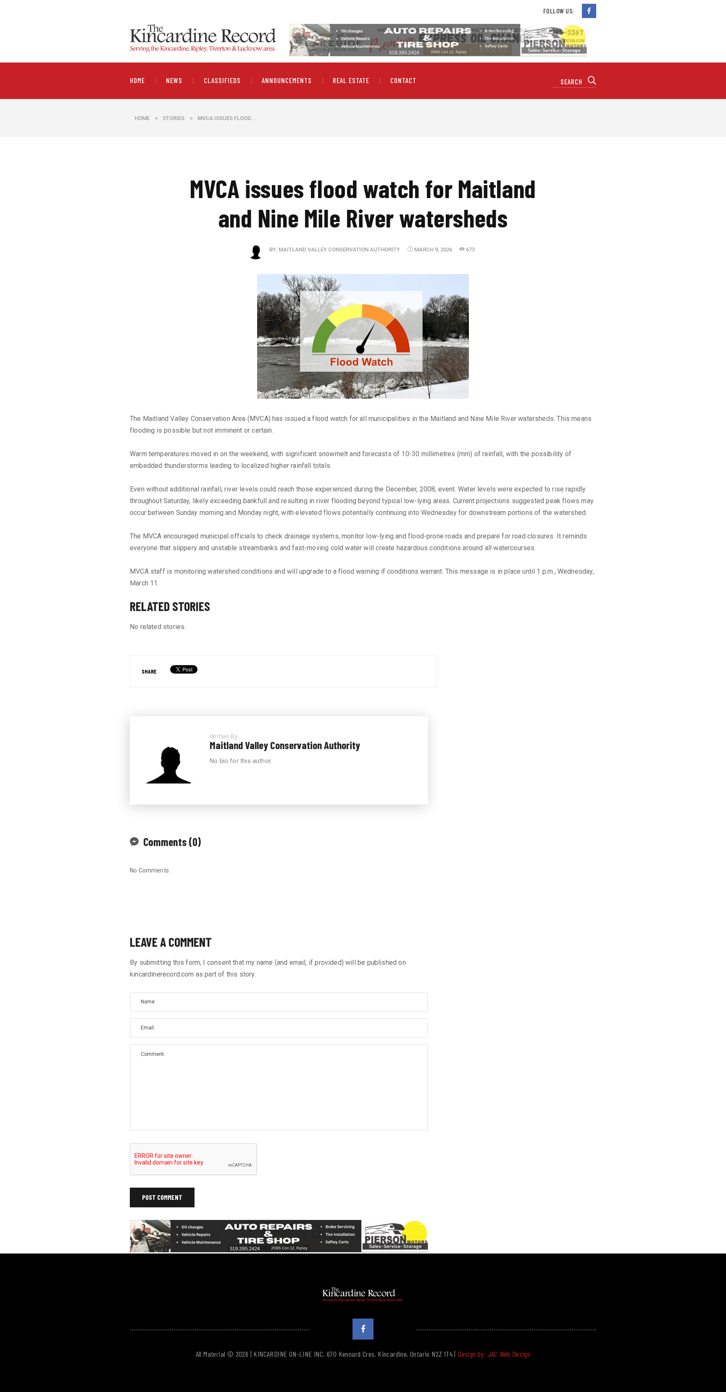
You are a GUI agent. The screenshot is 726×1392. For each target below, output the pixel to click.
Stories (173, 118)
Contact (403, 81)
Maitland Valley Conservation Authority (339, 249)
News (174, 81)
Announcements (287, 81)
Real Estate (351, 81)
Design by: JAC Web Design (494, 1353)
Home (137, 81)
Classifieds (222, 81)
